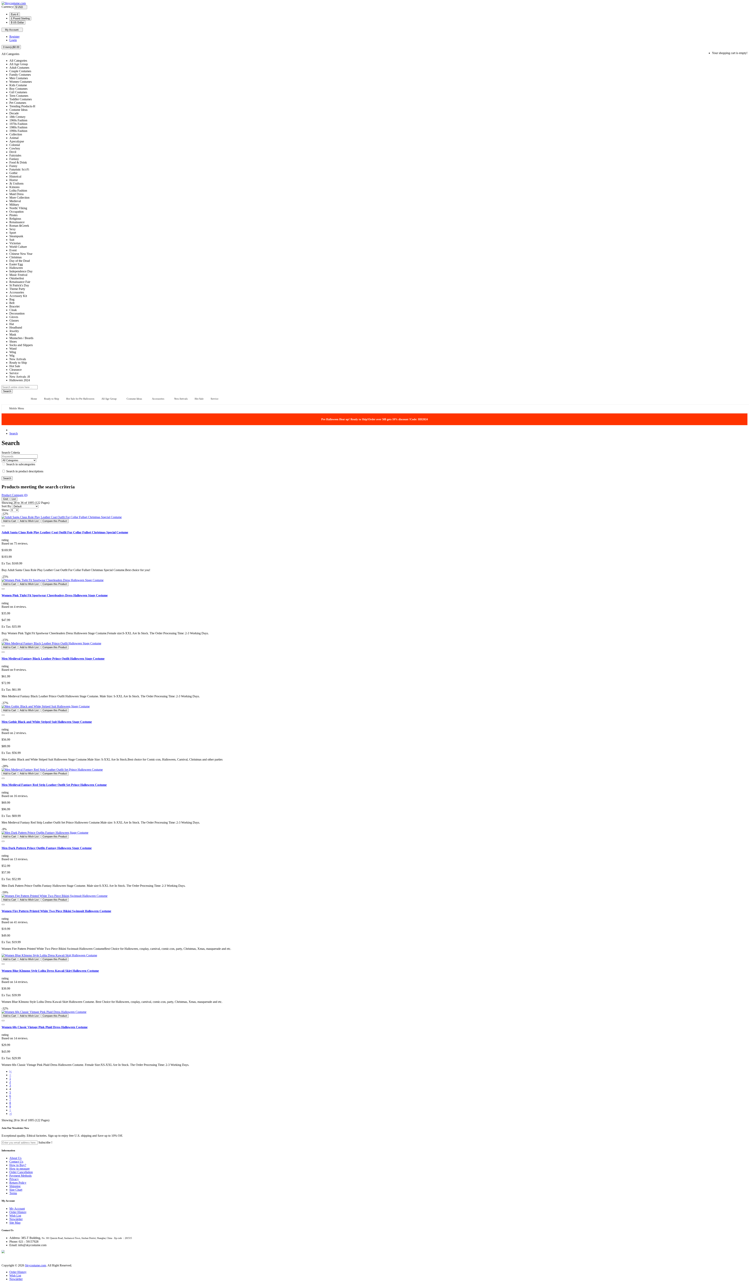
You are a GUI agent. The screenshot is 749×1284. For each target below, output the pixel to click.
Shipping (14, 1186)
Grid (5, 499)
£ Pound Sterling (20, 18)
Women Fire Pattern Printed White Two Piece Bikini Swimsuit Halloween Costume (56, 911)
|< (10, 1071)
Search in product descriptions (24, 471)
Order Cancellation (21, 1172)
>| (10, 1113)
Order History (18, 1212)
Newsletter (16, 1219)
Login (13, 40)
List (14, 499)
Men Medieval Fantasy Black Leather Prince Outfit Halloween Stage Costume (53, 658)
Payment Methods (20, 1175)
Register (14, 36)
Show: (6, 510)
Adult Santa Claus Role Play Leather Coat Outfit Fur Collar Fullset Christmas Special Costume (65, 532)
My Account (17, 1208)
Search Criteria (11, 452)
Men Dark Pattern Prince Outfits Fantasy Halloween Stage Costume (47, 848)
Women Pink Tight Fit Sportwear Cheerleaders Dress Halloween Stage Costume (55, 595)
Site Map (14, 1222)
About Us (15, 1158)
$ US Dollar (17, 22)
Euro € (14, 14)
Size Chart (15, 1189)
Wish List (15, 1215)
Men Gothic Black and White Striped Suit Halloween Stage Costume (47, 721)
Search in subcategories (20, 464)
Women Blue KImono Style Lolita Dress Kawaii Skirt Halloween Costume (50, 970)
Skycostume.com (35, 1265)
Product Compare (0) (15, 495)
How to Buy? (17, 1165)
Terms (13, 1193)
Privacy (14, 1179)
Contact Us (16, 1161)
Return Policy (17, 1182)
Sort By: (7, 506)
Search (13, 433)
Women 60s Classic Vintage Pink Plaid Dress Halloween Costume (45, 1027)
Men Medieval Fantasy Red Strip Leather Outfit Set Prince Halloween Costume (54, 784)
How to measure (19, 1168)
